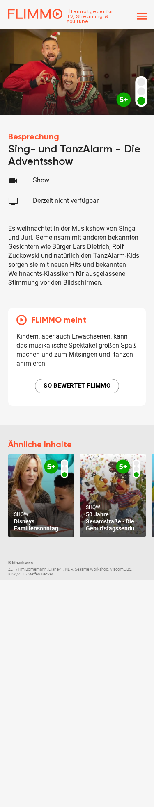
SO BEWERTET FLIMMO (77, 385)
